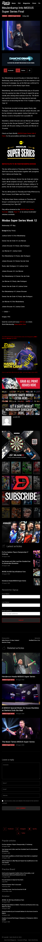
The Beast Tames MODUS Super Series (18, 741)
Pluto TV (16, 212)
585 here (22, 322)
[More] (30, 70)
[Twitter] (18, 833)
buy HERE (14, 338)
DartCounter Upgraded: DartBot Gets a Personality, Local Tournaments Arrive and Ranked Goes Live (18, 874)
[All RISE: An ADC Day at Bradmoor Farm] (36, 572)
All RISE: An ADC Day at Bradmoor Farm (14, 572)
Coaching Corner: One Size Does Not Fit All (14, 889)
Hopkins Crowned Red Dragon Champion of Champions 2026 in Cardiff (20, 919)
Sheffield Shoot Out (34, 640)
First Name (5, 594)
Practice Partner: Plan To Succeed (11, 885)
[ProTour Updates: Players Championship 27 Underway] (36, 554)
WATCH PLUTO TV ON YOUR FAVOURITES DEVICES (19, 164)
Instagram (23, 829)
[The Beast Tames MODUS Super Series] (21, 728)
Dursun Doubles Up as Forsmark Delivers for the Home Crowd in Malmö (20, 912)
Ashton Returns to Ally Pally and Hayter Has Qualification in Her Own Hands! (20, 862)
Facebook (10, 829)
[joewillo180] (6, 420)
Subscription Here (20, 324)
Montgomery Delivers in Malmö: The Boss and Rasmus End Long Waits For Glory (20, 905)
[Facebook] (4, 829)
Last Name (5, 602)
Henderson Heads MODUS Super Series (14, 581)
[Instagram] (17, 829)
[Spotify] (29, 829)
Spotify (35, 829)
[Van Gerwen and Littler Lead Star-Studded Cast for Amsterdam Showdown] (36, 563)
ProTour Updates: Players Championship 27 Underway (15, 553)
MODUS (5, 16)
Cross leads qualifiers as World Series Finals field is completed (19, 856)
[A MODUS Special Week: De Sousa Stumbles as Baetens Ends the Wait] (21, 694)
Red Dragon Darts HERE (31, 372)
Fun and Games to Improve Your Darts (12, 880)
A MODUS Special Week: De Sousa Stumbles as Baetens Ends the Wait (20, 709)
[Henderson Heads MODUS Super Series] (36, 581)
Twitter (23, 833)
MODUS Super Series (14, 16)
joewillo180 (16, 417)
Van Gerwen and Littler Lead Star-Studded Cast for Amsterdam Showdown (16, 562)
